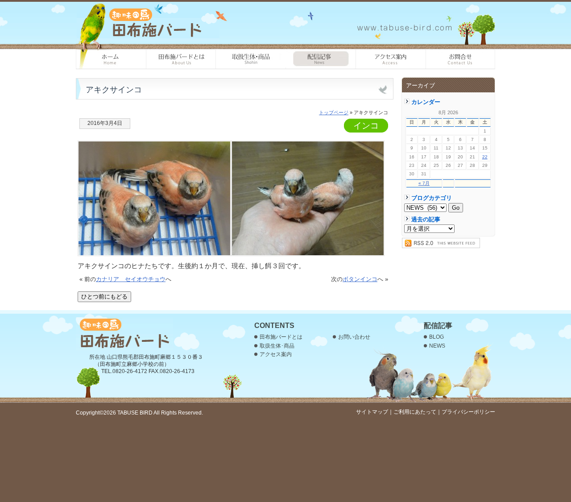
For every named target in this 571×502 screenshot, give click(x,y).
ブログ (321, 59)
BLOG (436, 337)
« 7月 (424, 183)
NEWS (437, 346)
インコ (366, 125)
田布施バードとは (181, 59)
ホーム (111, 59)
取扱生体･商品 (251, 59)
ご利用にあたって (414, 412)
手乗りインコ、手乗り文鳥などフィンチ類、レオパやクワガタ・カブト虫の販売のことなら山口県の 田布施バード (148, 22)
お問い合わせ (460, 59)
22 (485, 156)
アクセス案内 (391, 59)
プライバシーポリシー (468, 412)
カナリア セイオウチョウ (131, 279)
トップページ (333, 112)
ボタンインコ (360, 279)
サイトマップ (372, 412)
